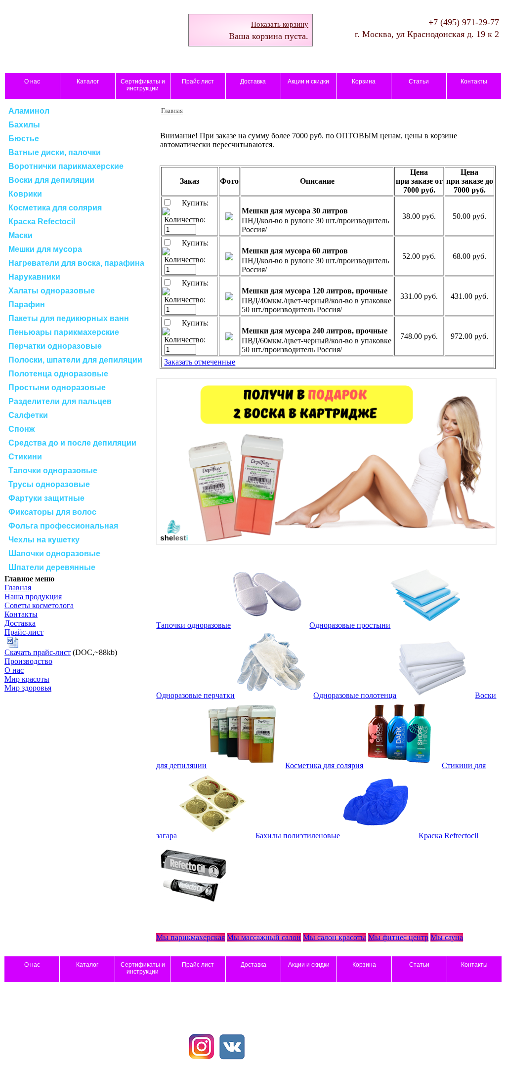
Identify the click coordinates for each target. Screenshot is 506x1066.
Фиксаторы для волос (52, 512)
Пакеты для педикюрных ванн (68, 318)
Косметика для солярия (55, 208)
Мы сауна (446, 937)
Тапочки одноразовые (52, 470)
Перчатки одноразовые (55, 346)
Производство (28, 661)
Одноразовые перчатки (195, 695)
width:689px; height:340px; (326, 462)
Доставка (253, 81)
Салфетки (28, 415)
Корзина (364, 81)
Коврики (25, 194)
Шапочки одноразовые (54, 553)
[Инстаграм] (201, 1057)
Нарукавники (34, 277)
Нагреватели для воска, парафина (76, 263)
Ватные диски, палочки (54, 152)
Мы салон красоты (334, 937)
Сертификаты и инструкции (143, 85)
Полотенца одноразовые (58, 373)
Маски (20, 235)
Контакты (474, 81)
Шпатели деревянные (51, 567)
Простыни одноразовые (57, 387)
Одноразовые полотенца (354, 695)
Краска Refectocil (41, 221)
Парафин (26, 304)
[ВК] (232, 1057)
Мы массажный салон (264, 937)
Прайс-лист (23, 632)
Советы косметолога (39, 605)
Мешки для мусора (45, 249)
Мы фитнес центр (398, 937)
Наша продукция (33, 596)
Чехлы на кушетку (44, 539)
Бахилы (24, 125)
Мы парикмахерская (190, 937)
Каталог (88, 81)
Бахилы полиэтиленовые (297, 835)
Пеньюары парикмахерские (63, 332)
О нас (32, 81)
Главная (17, 587)
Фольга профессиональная (63, 526)
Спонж (21, 429)
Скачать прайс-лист (37, 652)
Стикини (25, 456)
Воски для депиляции (51, 180)
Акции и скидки (308, 81)
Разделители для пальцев (60, 401)
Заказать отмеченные (199, 362)
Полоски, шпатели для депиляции (75, 360)
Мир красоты (26, 679)
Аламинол (28, 111)
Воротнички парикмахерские (66, 166)
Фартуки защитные (46, 498)
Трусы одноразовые (49, 484)
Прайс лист (198, 81)
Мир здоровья (27, 688)
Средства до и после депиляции (72, 443)
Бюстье (23, 138)
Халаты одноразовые (51, 291)
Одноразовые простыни (349, 625)
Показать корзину (279, 24)
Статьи (419, 81)
